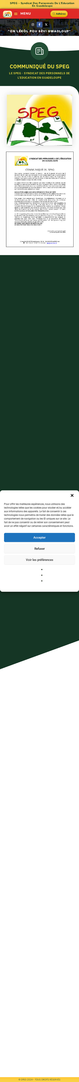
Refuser (39, 549)
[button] (72, 495)
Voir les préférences (39, 560)
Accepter (39, 537)
